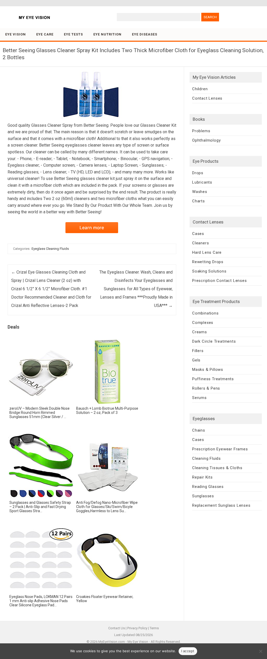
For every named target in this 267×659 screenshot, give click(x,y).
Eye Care (44, 34)
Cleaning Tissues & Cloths (217, 467)
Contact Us (116, 628)
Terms (154, 628)
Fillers (198, 350)
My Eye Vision (138, 642)
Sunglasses (203, 496)
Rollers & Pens (206, 388)
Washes (199, 191)
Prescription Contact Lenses (219, 280)
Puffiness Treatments (213, 379)
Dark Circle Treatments (214, 341)
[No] (260, 651)
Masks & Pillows (207, 369)
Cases (198, 233)
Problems (201, 131)
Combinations (205, 313)
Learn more (92, 227)
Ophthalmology (206, 140)
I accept (188, 651)
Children (200, 89)
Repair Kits (202, 477)
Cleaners (200, 243)
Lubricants (202, 182)
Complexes (202, 322)
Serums (199, 397)
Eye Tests (73, 34)
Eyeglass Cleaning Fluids (50, 249)
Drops (197, 173)
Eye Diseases (144, 34)
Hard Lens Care (207, 252)
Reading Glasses (208, 486)
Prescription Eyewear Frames (220, 449)
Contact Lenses (207, 98)
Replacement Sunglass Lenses (221, 505)
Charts (198, 201)
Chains (198, 430)
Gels (196, 360)
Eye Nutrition (107, 34)
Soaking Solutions (209, 271)
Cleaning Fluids (206, 458)
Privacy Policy (137, 628)
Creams (199, 332)
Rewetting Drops (207, 261)
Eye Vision (15, 34)
